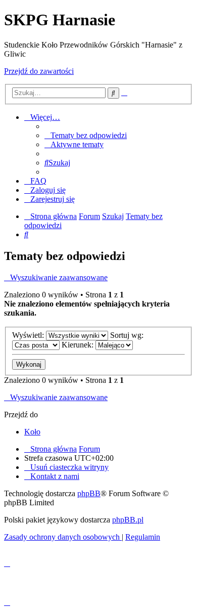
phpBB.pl (127, 519)
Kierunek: (78, 344)
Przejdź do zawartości (39, 71)
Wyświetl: (29, 335)
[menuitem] (85, 135)
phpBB (89, 493)
